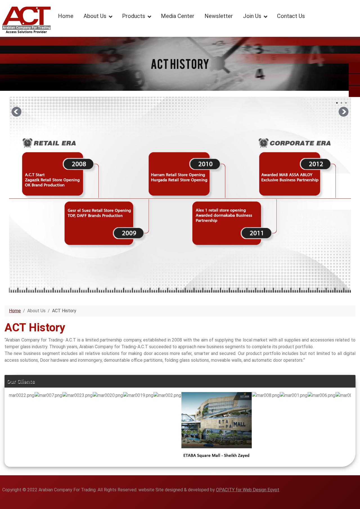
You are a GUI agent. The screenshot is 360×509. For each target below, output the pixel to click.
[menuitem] (65, 15)
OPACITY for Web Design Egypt (247, 489)
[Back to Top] (353, 502)
